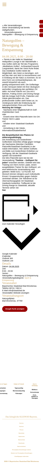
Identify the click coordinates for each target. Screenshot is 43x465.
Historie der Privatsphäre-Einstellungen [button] (21, 453)
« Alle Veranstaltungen (12, 25)
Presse (21, 429)
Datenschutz (21, 439)
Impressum (22, 436)
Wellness (34, 389)
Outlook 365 (7, 258)
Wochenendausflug (19, 391)
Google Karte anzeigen (14, 309)
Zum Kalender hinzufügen (13, 224)
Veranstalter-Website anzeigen (15, 293)
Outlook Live (7, 261)
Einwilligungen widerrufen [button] (22, 456)
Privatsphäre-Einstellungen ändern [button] (21, 449)
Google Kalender (9, 254)
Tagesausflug (19, 388)
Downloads (21, 443)
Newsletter (21, 433)
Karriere (21, 426)
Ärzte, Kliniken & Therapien (34, 396)
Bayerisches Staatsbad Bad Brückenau (19, 286)
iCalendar (6, 256)
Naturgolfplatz (8, 298)
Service (21, 423)
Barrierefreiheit (21, 446)
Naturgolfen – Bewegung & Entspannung (20, 275)
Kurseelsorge (34, 392)
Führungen (18, 393)
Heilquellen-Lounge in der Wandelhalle (20, 62)
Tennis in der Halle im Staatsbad (17, 59)
